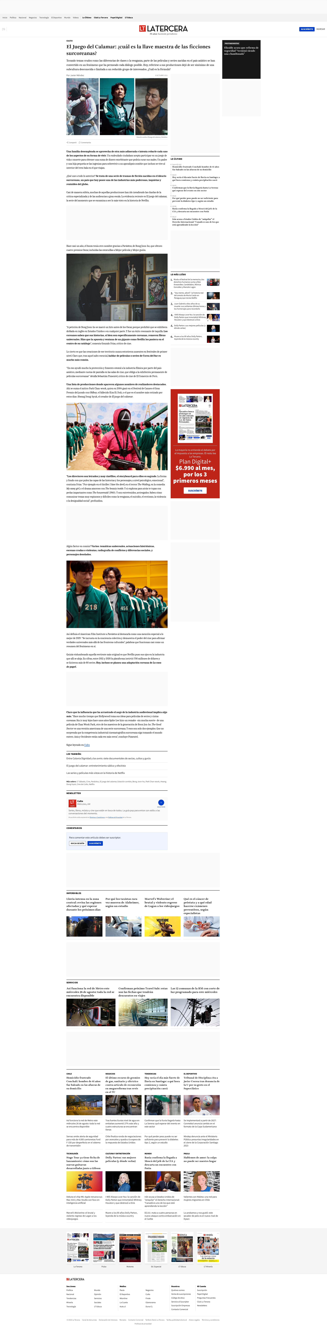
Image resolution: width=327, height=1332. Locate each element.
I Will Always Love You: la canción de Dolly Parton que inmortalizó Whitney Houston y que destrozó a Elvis (190, 317)
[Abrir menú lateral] (4, 29)
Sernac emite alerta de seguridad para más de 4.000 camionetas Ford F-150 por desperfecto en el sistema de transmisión (83, 1141)
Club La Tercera (101, 17)
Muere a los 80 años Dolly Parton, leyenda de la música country (188, 337)
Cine (88, 781)
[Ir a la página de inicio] (163, 29)
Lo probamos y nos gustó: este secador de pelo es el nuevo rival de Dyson (201, 1215)
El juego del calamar (108, 781)
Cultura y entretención (118, 1153)
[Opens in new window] (130, 1263)
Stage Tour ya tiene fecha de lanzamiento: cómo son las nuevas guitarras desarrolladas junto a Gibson (83, 1163)
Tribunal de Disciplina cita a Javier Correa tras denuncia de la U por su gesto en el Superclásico (202, 1083)
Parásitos (95, 781)
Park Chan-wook (153, 781)
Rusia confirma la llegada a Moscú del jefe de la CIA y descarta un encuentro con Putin (194, 210)
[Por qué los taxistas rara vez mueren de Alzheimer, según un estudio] (124, 926)
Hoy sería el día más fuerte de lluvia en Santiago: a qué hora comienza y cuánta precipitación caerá (196, 178)
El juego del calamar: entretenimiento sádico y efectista (96, 765)
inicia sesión (77, 843)
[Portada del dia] (195, 441)
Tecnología (44, 17)
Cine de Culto (82, 784)
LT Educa (129, 17)
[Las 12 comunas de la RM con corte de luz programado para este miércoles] (195, 1012)
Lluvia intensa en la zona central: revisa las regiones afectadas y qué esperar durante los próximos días (83, 904)
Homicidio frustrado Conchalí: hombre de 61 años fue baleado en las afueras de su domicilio (195, 168)
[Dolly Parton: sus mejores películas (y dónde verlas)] (213, 328)
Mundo (67, 17)
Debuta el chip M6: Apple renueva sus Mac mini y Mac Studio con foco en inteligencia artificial (84, 1199)
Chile (69, 1073)
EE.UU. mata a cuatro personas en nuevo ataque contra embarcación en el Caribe (163, 1215)
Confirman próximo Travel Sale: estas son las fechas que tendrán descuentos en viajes (143, 992)
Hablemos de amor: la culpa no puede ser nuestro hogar (200, 1159)
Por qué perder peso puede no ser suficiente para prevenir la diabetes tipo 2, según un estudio (195, 199)
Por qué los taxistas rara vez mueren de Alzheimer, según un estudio (122, 903)
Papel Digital (116, 17)
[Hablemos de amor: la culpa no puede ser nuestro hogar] (202, 1181)
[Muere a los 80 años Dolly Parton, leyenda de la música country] (213, 339)
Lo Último (86, 17)
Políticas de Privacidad (115, 817)
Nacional (22, 17)
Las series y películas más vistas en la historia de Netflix (95, 773)
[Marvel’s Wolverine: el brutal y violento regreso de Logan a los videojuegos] (163, 926)
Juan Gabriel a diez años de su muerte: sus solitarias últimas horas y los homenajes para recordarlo (190, 306)
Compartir (73, 142)
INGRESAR (320, 29)
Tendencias (150, 1073)
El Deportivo (56, 17)
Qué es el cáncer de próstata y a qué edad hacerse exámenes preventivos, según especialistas (198, 906)
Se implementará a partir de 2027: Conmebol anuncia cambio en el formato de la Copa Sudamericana (200, 1123)
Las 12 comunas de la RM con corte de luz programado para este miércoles (195, 990)
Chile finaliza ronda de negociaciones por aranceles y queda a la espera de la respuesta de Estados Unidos (123, 1139)
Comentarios (86, 142)
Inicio (5, 17)
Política (13, 17)
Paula (187, 1153)
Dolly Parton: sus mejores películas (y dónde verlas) (190, 326)
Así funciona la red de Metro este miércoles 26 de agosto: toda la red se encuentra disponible (90, 992)
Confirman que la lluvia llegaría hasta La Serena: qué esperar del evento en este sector (195, 189)
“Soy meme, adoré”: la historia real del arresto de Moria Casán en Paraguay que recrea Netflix (188, 295)
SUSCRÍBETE (195, 490)
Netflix (92, 784)
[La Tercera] (77, 1263)
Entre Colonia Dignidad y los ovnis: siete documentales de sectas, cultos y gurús (108, 758)
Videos (76, 17)
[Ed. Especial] (156, 1263)
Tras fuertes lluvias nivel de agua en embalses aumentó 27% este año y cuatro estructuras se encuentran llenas (122, 1125)
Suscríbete (96, 843)
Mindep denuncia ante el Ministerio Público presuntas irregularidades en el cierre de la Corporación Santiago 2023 (201, 1141)
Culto (69, 40)
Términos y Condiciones (97, 817)
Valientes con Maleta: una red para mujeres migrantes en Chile (200, 1198)
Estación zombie (125, 781)
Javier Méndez (77, 75)
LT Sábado (81, 781)
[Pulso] (103, 1263)
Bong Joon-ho (138, 781)
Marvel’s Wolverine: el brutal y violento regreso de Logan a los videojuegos (162, 903)
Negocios (33, 17)
